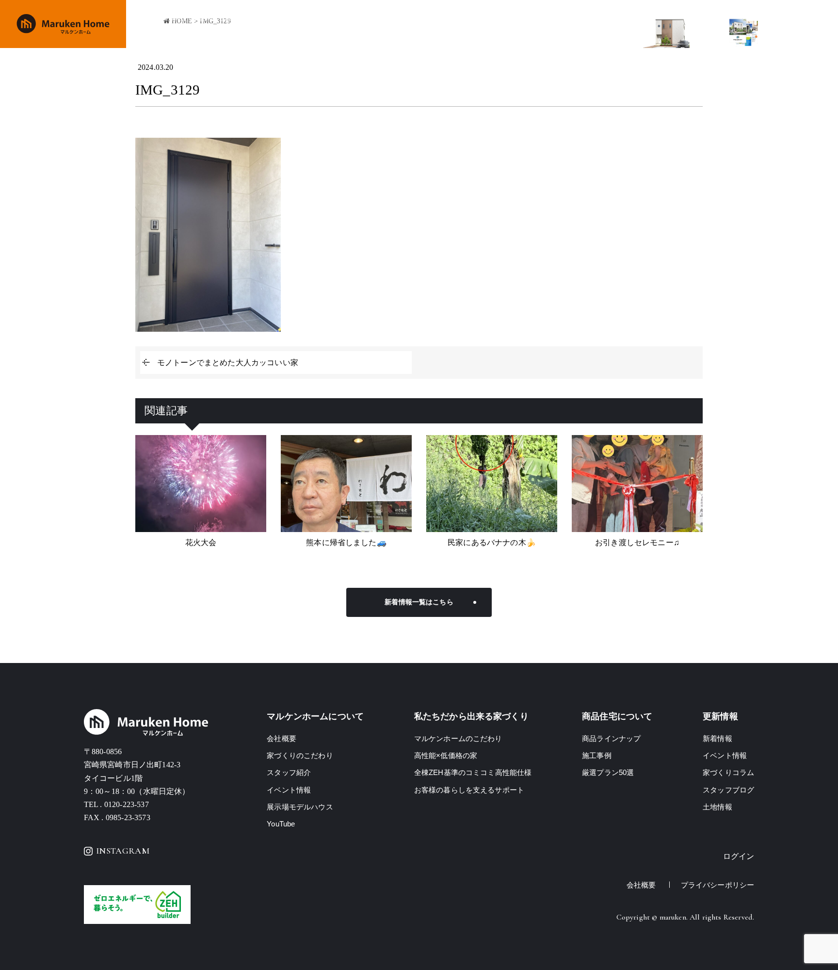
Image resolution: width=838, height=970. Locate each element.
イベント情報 (520, 24)
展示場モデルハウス (300, 807)
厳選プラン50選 (608, 772)
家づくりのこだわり (351, 24)
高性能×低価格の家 (445, 755)
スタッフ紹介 (289, 772)
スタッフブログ (728, 790)
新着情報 (717, 738)
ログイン (739, 856)
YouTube (281, 824)
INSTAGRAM (122, 850)
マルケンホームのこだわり (458, 738)
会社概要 (566, 24)
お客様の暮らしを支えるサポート (469, 790)
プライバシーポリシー (718, 885)
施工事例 (474, 24)
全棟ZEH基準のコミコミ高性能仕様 (473, 772)
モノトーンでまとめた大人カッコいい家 (227, 362)
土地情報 (605, 24)
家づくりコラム (728, 772)
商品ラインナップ (421, 24)
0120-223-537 (126, 804)
